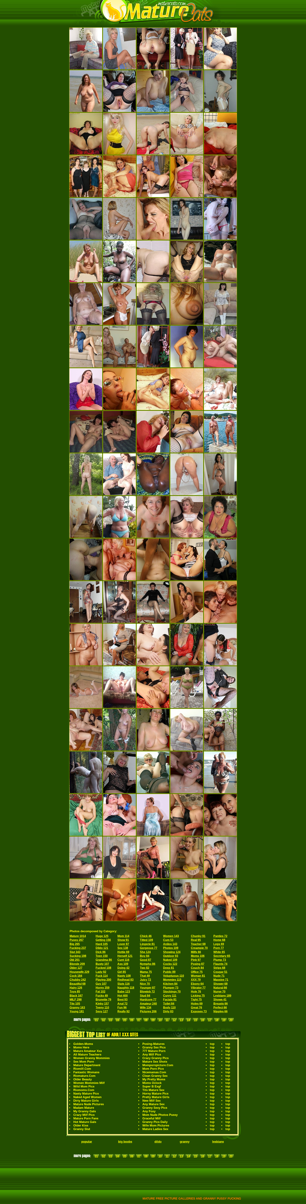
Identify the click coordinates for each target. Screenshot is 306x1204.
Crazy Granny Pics (155, 1058)
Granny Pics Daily (155, 1122)
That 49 (145, 975)
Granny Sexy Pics (154, 1107)
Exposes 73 (199, 1011)
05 (124, 1020)
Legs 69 (218, 944)
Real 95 (196, 939)
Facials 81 (170, 999)
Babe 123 (123, 991)
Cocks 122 (170, 963)
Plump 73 (219, 959)
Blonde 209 (77, 963)
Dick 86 (101, 952)
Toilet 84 (168, 1003)
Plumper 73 (170, 987)
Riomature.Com (84, 1076)
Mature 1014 (78, 936)
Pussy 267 (77, 939)
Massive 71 (220, 979)
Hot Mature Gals (84, 1122)
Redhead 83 (125, 979)
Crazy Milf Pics (84, 1115)
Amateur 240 (148, 1003)
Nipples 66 (220, 1011)
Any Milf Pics (151, 1054)
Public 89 (169, 971)
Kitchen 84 (170, 983)
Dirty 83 (168, 1011)
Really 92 (123, 1011)
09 (153, 1020)
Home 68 (219, 939)
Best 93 (122, 999)
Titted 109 (146, 939)
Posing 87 (197, 963)
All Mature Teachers (87, 1054)
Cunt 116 (123, 959)
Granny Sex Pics (154, 1047)
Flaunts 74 (220, 963)
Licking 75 (198, 995)
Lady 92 (101, 971)
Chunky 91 (198, 936)
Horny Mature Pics (155, 1093)
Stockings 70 (172, 991)
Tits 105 (75, 1003)
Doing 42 (123, 967)
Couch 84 (197, 967)
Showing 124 (171, 952)
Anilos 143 (170, 944)
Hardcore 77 (148, 999)
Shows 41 (219, 999)
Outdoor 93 (170, 955)
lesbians (218, 1141)
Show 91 (123, 939)
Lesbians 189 (222, 995)
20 (231, 1020)
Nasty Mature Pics (86, 1093)
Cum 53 (168, 939)
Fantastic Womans (86, 1072)
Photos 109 (170, 947)
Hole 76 (196, 991)
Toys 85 (75, 991)
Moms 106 (198, 955)
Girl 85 (121, 971)
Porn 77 (218, 947)
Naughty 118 (125, 987)
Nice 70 (145, 983)
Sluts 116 (123, 983)
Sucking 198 (78, 955)
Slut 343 (75, 952)
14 (188, 1020)
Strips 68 (219, 967)
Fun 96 (122, 1007)
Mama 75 (146, 971)
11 (167, 1020)
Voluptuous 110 (173, 975)
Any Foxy (148, 1111)
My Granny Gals (84, 1111)
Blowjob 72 (147, 991)
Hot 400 (122, 995)
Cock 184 (76, 975)
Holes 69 (197, 1003)
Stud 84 (145, 995)
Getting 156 (103, 939)
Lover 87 (123, 944)
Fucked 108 (103, 967)
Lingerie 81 (147, 944)
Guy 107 (101, 983)
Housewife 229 (79, 971)
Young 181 (77, 1011)
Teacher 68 (198, 944)
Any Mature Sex (153, 1104)
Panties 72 (220, 936)
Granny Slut (81, 1129)
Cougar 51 (220, 971)
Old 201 (75, 959)
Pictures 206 (148, 1011)
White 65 (219, 952)
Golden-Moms (83, 1044)
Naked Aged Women (87, 1097)
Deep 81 (168, 967)
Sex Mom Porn (83, 1061)
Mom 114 (123, 936)
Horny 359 (102, 987)
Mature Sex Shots (154, 1061)
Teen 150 (102, 955)
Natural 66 (220, 987)
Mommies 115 (172, 979)
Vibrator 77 (198, 987)
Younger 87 (147, 987)
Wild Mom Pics (83, 1086)
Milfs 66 (196, 952)
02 (103, 1020)
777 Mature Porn (153, 1051)
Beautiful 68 (78, 983)
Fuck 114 (102, 975)
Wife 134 (145, 1007)
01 (96, 1020)
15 (195, 1020)
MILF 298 (76, 999)
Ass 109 (122, 963)
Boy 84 (144, 955)
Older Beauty (82, 1079)
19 (223, 1020)
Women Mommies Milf (89, 1083)
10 (160, 1020)
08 (146, 1020)
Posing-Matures (153, 1044)
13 (181, 1020)
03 (110, 1020)
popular (86, 1141)
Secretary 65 (221, 955)
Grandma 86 (104, 959)
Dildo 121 (102, 947)
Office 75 (197, 971)
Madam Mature (83, 1107)
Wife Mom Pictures (155, 1125)
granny (184, 1141)
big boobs (125, 1141)
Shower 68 (220, 983)
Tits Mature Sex (153, 1090)
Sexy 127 (102, 1011)
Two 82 (144, 967)
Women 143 (171, 936)
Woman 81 (198, 975)
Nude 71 (219, 975)
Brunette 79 (103, 999)
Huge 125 (102, 936)
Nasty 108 (124, 975)
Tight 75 (196, 999)
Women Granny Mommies (91, 1058)
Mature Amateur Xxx (87, 1051)
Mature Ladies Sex (155, 1129)
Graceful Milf (151, 1118)
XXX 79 (196, 979)
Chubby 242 (78, 979)
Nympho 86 (147, 963)
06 (131, 1020)
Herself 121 (124, 955)
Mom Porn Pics (153, 1068)
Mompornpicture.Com (157, 1065)
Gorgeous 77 (148, 947)
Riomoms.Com (83, 1090)
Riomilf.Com (82, 1068)
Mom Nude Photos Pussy (160, 1115)
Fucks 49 (102, 995)
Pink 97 (196, 959)
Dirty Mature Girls (86, 1100)
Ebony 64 (197, 983)
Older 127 (76, 967)
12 (174, 1020)
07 (138, 1020)
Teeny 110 (102, 1007)
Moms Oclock (152, 1083)
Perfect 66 (220, 1007)
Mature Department (86, 1065)
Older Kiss (80, 1125)
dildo (158, 1141)
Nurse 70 (219, 991)
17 (209, 1020)
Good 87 (145, 959)
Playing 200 (103, 979)
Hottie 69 (123, 952)
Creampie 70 (199, 947)
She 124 (145, 952)
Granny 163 (77, 1007)
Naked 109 (170, 959)
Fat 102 (100, 991)
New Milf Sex (151, 1100)
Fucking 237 (78, 947)
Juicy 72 (145, 979)
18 (216, 1020)
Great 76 (196, 1007)
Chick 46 (146, 936)
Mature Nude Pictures (88, 1104)
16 (202, 1020)
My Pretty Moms (153, 1079)
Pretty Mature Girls (155, 1097)
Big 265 (75, 944)
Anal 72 (122, 1003)
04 (117, 1020)
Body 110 (169, 1007)
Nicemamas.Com (154, 1072)
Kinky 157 (102, 1003)
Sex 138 (122, 947)
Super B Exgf (151, 1086)
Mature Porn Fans (85, 1118)
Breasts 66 (220, 1003)
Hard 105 (102, 944)
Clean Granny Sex (155, 1076)
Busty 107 (102, 963)
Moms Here (81, 1047)
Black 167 (76, 995)
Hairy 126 (76, 987)
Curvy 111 (169, 995)
